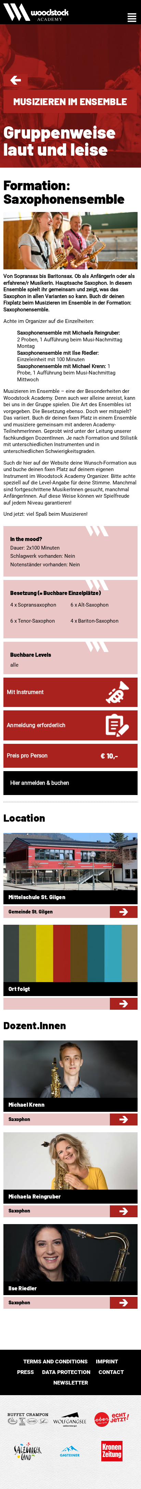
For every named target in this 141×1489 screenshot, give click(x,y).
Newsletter (70, 1382)
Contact (111, 1372)
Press (25, 1372)
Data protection (66, 1372)
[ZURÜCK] (15, 83)
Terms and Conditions (55, 1361)
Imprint (107, 1361)
